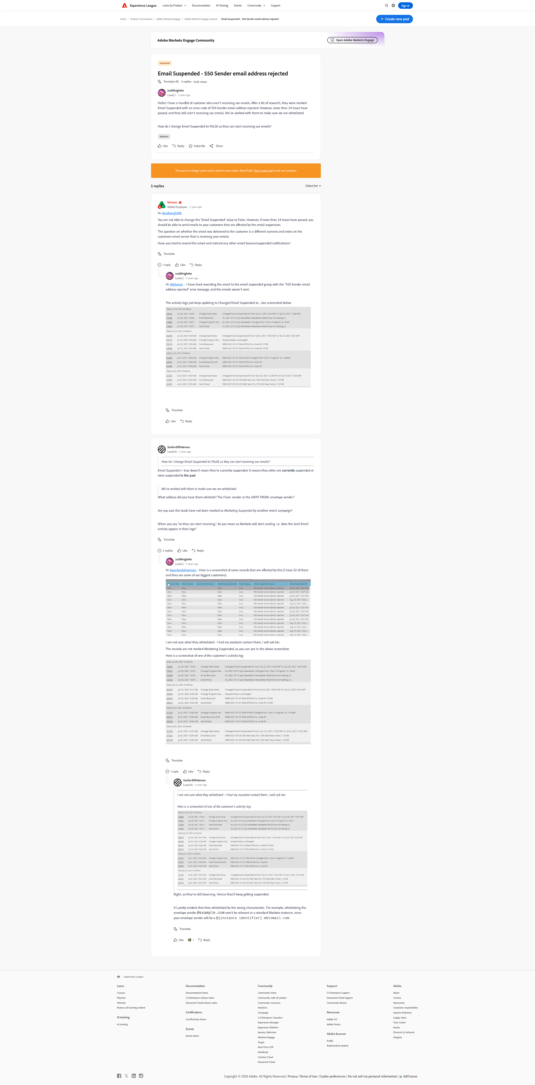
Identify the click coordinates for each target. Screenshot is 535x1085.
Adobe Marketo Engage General (201, 18)
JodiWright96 (175, 90)
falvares (172, 202)
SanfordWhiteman (178, 447)
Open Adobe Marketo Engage (355, 40)
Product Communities (141, 18)
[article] (235, 234)
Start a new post (263, 170)
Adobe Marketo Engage (169, 18)
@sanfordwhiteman (183, 570)
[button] (394, 19)
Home (123, 18)
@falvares (176, 284)
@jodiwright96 (172, 213)
